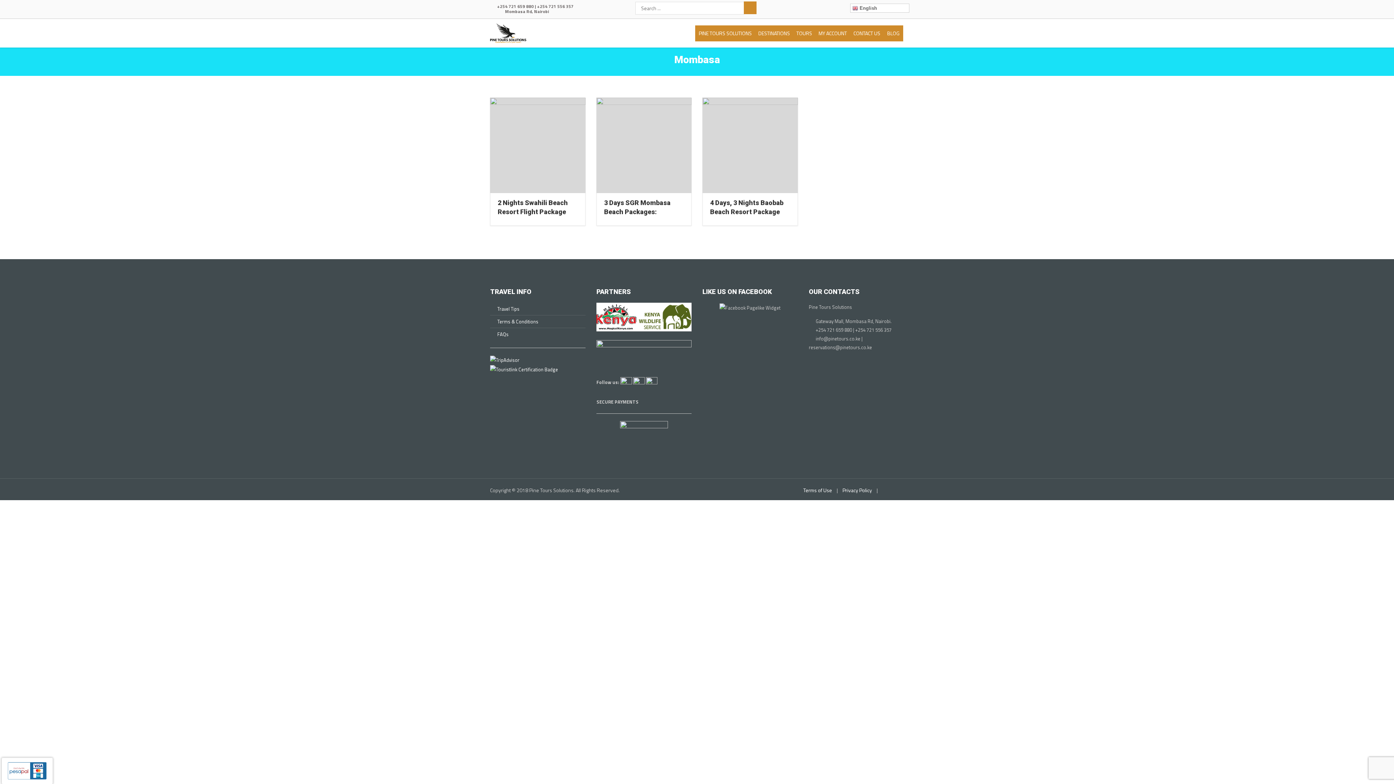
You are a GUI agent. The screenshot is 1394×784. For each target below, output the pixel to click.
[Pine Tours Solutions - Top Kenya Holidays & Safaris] (508, 32)
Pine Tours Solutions (725, 33)
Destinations (774, 33)
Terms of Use (817, 490)
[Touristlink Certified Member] (524, 368)
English (867, 8)
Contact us (866, 33)
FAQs (503, 334)
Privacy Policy (857, 490)
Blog (893, 33)
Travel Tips (508, 309)
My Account (833, 33)
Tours (804, 33)
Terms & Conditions (517, 321)
